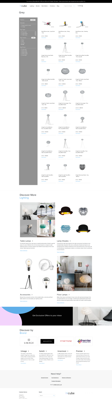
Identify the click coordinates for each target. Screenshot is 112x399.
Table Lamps (24, 34)
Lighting (32, 6)
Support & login (44, 377)
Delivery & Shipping (66, 377)
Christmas (52, 6)
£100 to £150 (24, 52)
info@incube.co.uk (57, 384)
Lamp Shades (25, 33)
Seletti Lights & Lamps (26, 25)
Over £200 (24, 55)
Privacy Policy (21, 397)
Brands (38, 6)
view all (33, 19)
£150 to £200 (24, 53)
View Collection (23, 250)
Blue (23, 40)
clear (33, 37)
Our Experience (55, 377)
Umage (23, 26)
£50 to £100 (24, 51)
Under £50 (24, 49)
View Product (43, 37)
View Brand (23, 363)
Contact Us (21, 395)
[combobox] (68, 6)
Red (23, 41)
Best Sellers (45, 6)
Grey (23, 44)
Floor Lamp (24, 32)
